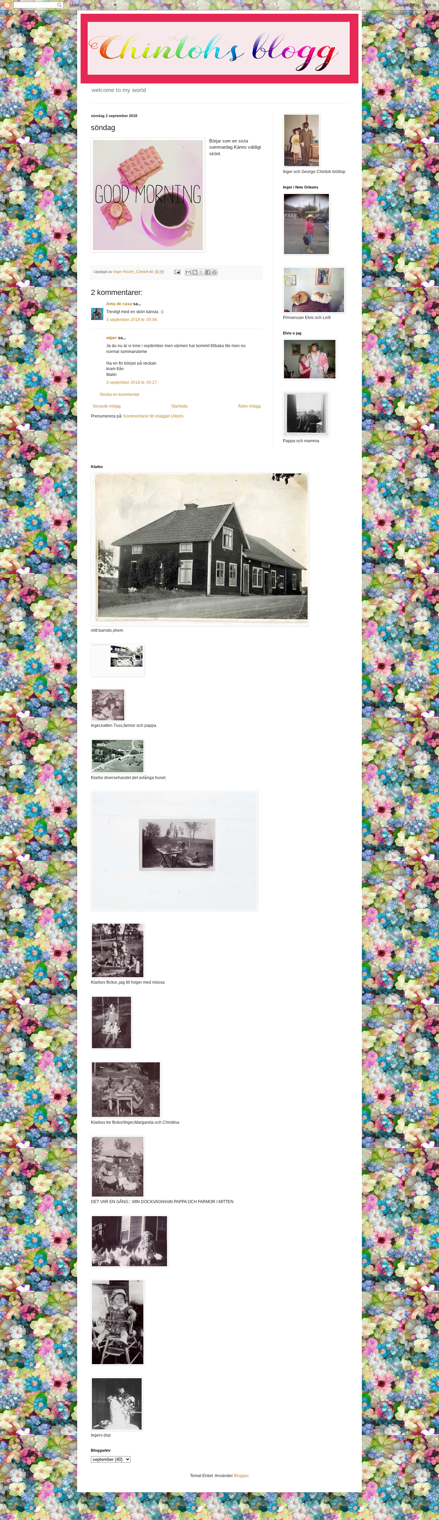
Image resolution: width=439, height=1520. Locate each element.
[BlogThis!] (194, 272)
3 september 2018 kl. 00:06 (131, 319)
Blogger (241, 1475)
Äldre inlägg (249, 406)
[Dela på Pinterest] (214, 272)
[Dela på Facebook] (207, 272)
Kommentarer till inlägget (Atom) (153, 416)
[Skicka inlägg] (177, 272)
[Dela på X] (201, 272)
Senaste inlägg (107, 406)
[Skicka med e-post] (188, 272)
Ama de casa (119, 303)
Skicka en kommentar (119, 394)
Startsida (179, 406)
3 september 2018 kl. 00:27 (131, 382)
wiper (111, 337)
